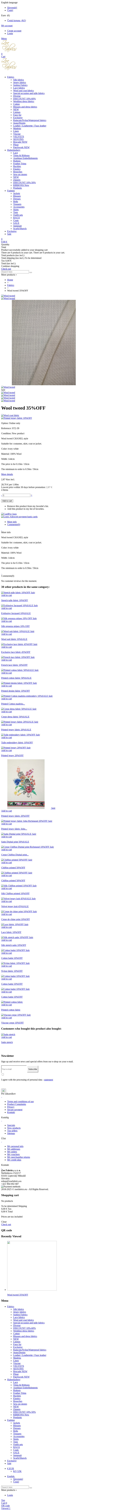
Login (10, 33)
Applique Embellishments (25, 158)
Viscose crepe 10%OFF (12, 1022)
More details (7, 474)
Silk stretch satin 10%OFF (13, 945)
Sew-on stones (20, 174)
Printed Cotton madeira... (13, 704)
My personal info (15, 1146)
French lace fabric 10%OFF (14, 665)
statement (48, 1079)
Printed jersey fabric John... (14, 829)
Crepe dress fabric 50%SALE (15, 716)
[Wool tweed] (8, 295)
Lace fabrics (19, 88)
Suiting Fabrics (20, 85)
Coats (16, 220)
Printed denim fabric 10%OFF (15, 691)
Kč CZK (17, 1471)
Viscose (17, 134)
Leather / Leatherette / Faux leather (29, 125)
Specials (11, 1125)
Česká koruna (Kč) (16, 20)
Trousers (17, 204)
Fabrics (10, 77)
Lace (15, 153)
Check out (6, 269)
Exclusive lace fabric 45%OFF (15, 652)
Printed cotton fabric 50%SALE (16, 678)
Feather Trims (19, 163)
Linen (16, 131)
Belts (15, 201)
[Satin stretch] (8, 1034)
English (11, 1476)
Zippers (16, 180)
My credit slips (14, 1160)
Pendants (17, 188)
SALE (16, 223)
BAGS (16, 217)
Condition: (6, 433)
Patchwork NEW (21, 147)
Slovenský (12, 7)
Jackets (16, 193)
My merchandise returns (18, 1157)
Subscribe (32, 1069)
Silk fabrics (18, 79)
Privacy (10, 1107)
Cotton (16, 104)
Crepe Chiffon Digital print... (15, 854)
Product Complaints (16, 1104)
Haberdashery (13, 150)
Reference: (6, 428)
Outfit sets (18, 215)
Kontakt (11, 1112)
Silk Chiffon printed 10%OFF (15, 893)
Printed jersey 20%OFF (12, 755)
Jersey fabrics (19, 82)
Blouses (17, 196)
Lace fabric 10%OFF (11, 932)
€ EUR (10, 1468)
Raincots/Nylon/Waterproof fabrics (29, 120)
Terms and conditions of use (20, 1101)
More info (12, 522)
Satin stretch (7, 1042)
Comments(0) (13, 524)
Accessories (18, 207)
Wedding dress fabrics (23, 101)
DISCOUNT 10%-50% (24, 182)
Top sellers (12, 1130)
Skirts (16, 209)
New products (14, 1128)
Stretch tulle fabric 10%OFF (14, 600)
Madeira (17, 128)
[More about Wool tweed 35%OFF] (32, 1289)
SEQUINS (18, 139)
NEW (16, 109)
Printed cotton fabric (10, 1010)
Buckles (17, 166)
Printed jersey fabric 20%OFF (15, 816)
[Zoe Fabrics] (9, 51)
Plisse (16, 144)
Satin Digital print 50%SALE (15, 841)
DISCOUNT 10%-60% (24, 98)
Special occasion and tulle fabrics (29, 93)
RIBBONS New (21, 185)
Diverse (17, 96)
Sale (9, 234)
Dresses (17, 198)
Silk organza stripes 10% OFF (15, 626)
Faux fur (17, 115)
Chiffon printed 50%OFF (13, 867)
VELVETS (18, 136)
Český (10, 10)
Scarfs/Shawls (20, 228)
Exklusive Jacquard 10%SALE (16, 613)
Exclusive (17, 117)
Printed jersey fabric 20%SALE (16, 729)
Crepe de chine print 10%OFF (15, 919)
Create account (14, 30)
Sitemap (11, 1133)
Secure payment (14, 1109)
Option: (5, 423)
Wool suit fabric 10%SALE (14, 639)
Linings (16, 112)
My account (6, 25)
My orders (12, 1151)
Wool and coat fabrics (23, 90)
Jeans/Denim (19, 123)
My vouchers (13, 1154)
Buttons (17, 161)
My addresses (13, 1149)
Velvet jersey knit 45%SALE (15, 906)
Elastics (16, 169)
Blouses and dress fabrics (25, 107)
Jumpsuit (17, 226)
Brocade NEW (20, 142)
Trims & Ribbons (21, 155)
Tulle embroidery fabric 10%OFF (17, 742)
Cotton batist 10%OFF (12, 958)
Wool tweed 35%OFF (17, 1295)
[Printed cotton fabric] (12, 1002)
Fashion (11, 190)
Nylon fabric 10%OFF (12, 971)
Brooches (17, 171)
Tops (15, 212)
